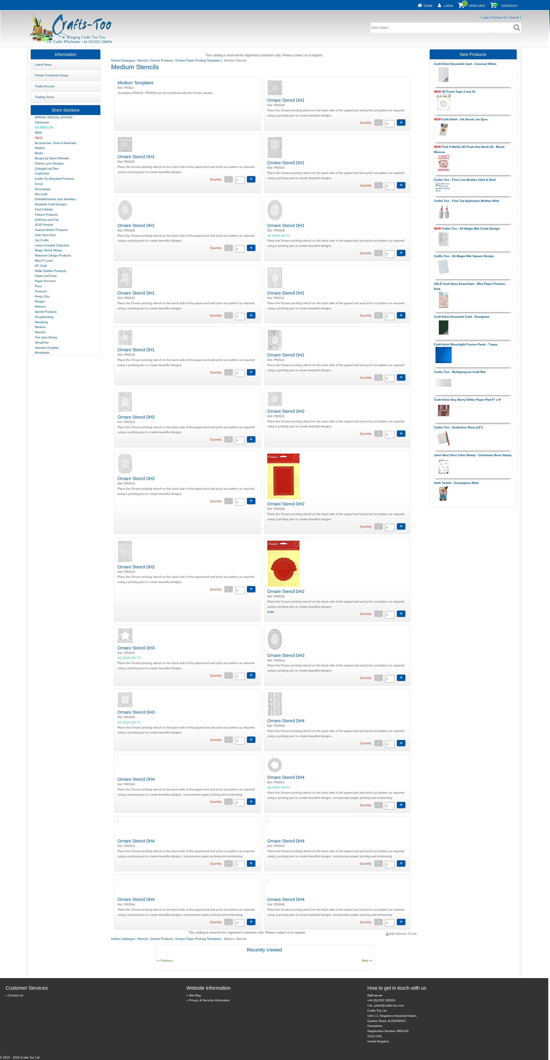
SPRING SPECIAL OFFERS (53, 117)
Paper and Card (46, 276)
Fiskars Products (46, 214)
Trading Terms (44, 97)
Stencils (142, 60)
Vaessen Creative (47, 347)
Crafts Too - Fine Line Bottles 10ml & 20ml (465, 179)
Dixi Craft (41, 194)
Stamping (41, 322)
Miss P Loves (44, 260)
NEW (38, 132)
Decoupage (42, 189)
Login (448, 6)
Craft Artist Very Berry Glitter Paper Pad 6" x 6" (468, 399)
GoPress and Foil (46, 219)
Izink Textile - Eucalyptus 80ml (456, 483)
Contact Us (499, 17)
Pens (38, 286)
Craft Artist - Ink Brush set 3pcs (461, 119)
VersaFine (42, 342)
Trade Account (44, 86)
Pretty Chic (42, 296)
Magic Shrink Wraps (48, 250)
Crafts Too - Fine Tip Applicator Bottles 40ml (466, 200)
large (270, 611)
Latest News (43, 64)
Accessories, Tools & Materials (55, 143)
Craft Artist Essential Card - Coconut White (465, 64)
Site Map (195, 995)
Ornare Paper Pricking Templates (198, 60)
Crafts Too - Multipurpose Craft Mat (460, 372)
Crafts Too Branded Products (54, 178)
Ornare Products (161, 60)
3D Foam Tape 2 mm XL (455, 91)
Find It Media (44, 209)
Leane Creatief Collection (52, 245)
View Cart (477, 6)
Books (39, 153)
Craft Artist (42, 173)
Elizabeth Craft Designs (51, 204)
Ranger (40, 301)
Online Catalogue (123, 60)
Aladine (40, 148)
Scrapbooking (44, 317)
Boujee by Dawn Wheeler (52, 158)
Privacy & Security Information (209, 1000)
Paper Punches (45, 281)
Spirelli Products (46, 311)
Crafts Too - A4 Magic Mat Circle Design (467, 228)
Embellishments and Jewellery (55, 199)
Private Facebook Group (51, 75)
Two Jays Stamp (46, 337)
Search (514, 17)
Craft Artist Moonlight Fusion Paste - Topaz (465, 344)
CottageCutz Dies (47, 168)
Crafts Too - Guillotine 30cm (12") (458, 427)
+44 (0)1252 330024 (381, 1000)
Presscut (41, 291)
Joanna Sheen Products (51, 230)
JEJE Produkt (44, 224)
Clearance (42, 122)
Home (428, 6)
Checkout (509, 6)
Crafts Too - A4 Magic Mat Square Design (464, 256)
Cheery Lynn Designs (49, 163)
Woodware (42, 352)
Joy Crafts (42, 240)
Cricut (39, 184)
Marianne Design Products (53, 255)
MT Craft (41, 265)
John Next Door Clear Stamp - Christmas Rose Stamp (473, 455)
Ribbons (40, 306)
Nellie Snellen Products (50, 271)
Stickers (40, 327)
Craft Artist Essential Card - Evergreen (461, 316)
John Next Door (45, 235)
